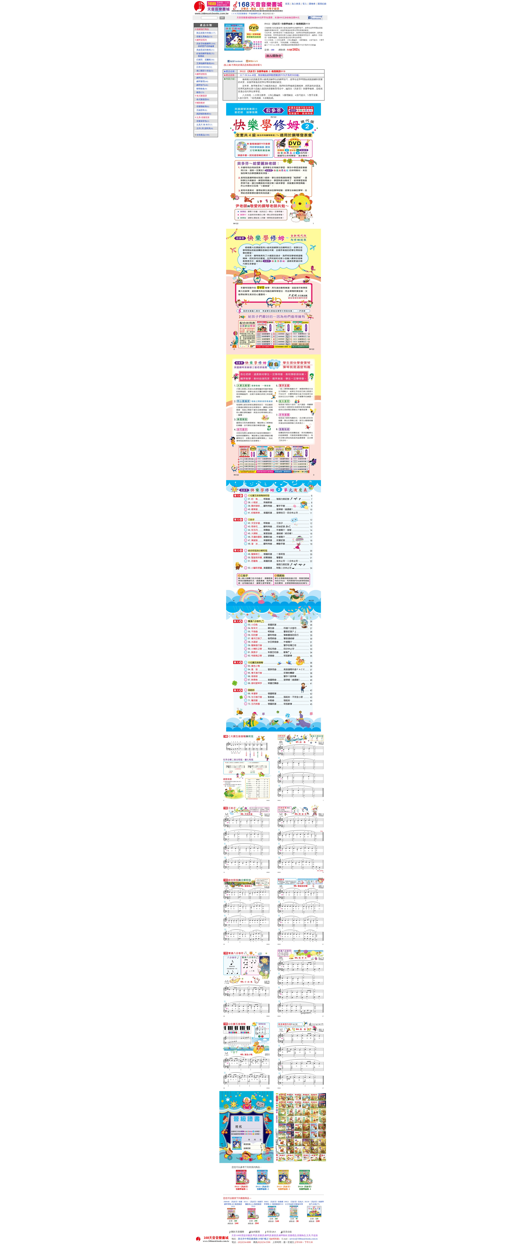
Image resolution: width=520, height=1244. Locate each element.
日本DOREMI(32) (204, 67)
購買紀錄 (322, 4)
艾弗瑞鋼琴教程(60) (205, 63)
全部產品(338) (203, 135)
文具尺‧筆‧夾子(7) (204, 125)
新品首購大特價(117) (205, 33)
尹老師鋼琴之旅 (255, 14)
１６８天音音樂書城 (239, 14)
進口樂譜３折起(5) (204, 71)
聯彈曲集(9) (201, 89)
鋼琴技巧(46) (202, 85)
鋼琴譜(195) (201, 78)
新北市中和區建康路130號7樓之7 (259, 1239)
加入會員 (296, 4)
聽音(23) (200, 92)
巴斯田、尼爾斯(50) (205, 60)
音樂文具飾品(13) (204, 36)
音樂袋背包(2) (202, 121)
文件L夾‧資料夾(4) (204, 128)
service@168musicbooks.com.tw (304, 1239)
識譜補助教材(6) (203, 114)
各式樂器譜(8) (202, 99)
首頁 (287, 4)
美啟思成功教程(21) (205, 50)
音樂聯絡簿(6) (202, 106)
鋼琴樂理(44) (202, 81)
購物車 (312, 4)
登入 (305, 4)
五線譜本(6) (201, 110)
